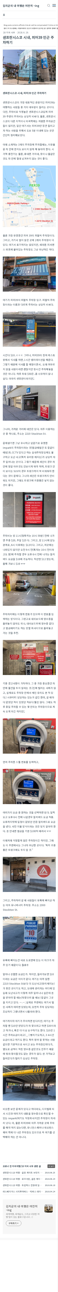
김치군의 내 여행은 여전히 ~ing (21, 6)
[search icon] (48, 6)
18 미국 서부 (9, 32)
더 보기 (51, 1166)
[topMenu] (54, 5)
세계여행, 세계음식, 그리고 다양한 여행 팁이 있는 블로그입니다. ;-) (22, 1215)
